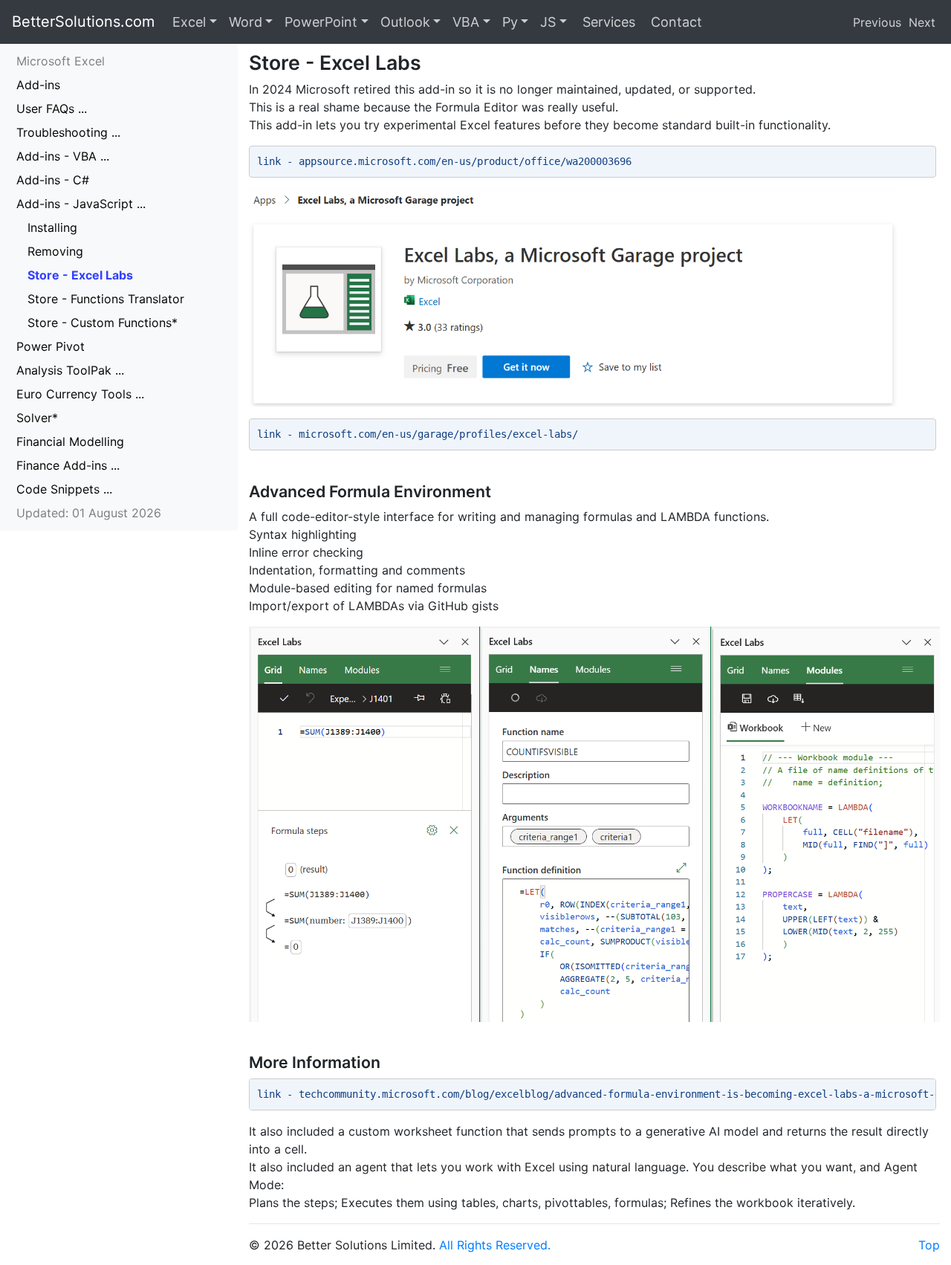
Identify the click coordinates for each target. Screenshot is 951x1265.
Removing (55, 251)
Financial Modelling (70, 441)
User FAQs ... (51, 108)
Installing (52, 227)
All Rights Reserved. (495, 1245)
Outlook (405, 22)
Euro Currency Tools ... (80, 393)
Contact (674, 22)
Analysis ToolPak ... (70, 370)
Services (607, 22)
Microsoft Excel (60, 61)
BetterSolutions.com (83, 21)
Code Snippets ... (64, 489)
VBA (465, 22)
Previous (877, 22)
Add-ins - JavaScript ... (81, 203)
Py (510, 22)
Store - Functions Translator (105, 298)
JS (548, 22)
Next (922, 22)
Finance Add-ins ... (68, 465)
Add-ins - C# (52, 179)
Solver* (37, 417)
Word (245, 22)
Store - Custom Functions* (102, 322)
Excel (189, 22)
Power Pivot (50, 346)
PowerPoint (321, 22)
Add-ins (38, 84)
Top (929, 1245)
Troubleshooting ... (68, 132)
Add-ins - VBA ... (62, 156)
